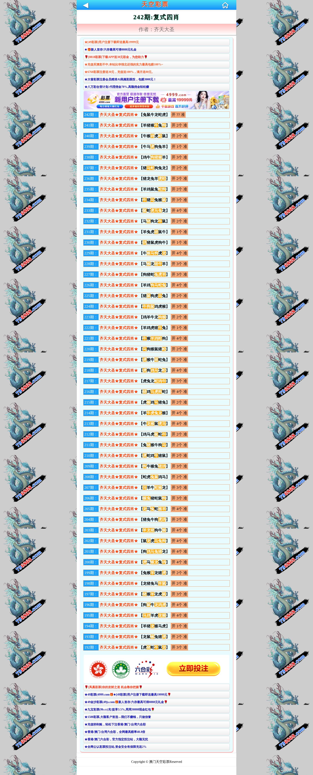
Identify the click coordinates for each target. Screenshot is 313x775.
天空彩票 (155, 4)
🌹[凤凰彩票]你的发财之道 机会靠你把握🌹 (113, 687)
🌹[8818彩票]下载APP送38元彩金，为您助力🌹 (116, 57)
